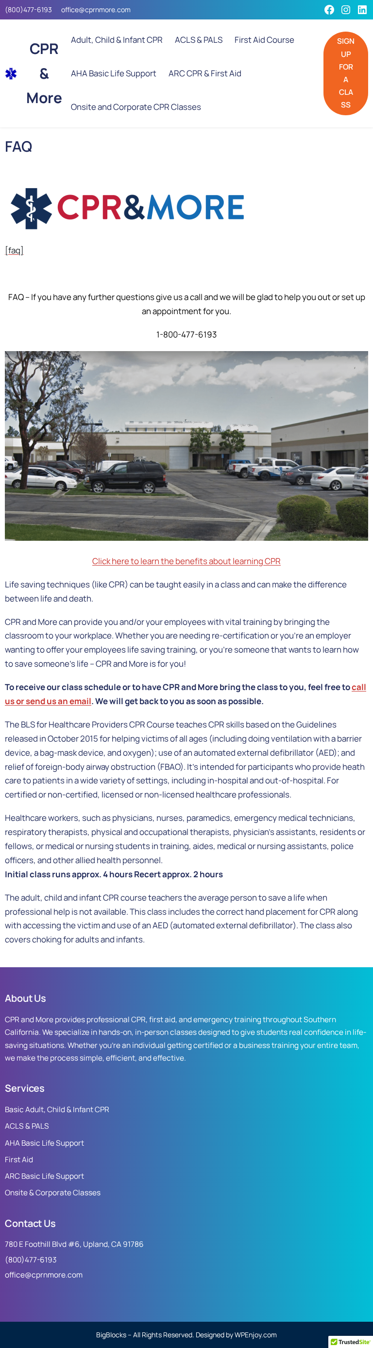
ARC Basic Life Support (44, 1176)
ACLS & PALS (27, 1126)
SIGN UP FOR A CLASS (346, 73)
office (70, 9)
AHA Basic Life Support (44, 1143)
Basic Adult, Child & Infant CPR (57, 1109)
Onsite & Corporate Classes (53, 1193)
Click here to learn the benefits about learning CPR (186, 561)
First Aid (19, 1159)
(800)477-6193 (28, 9)
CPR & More (44, 73)
